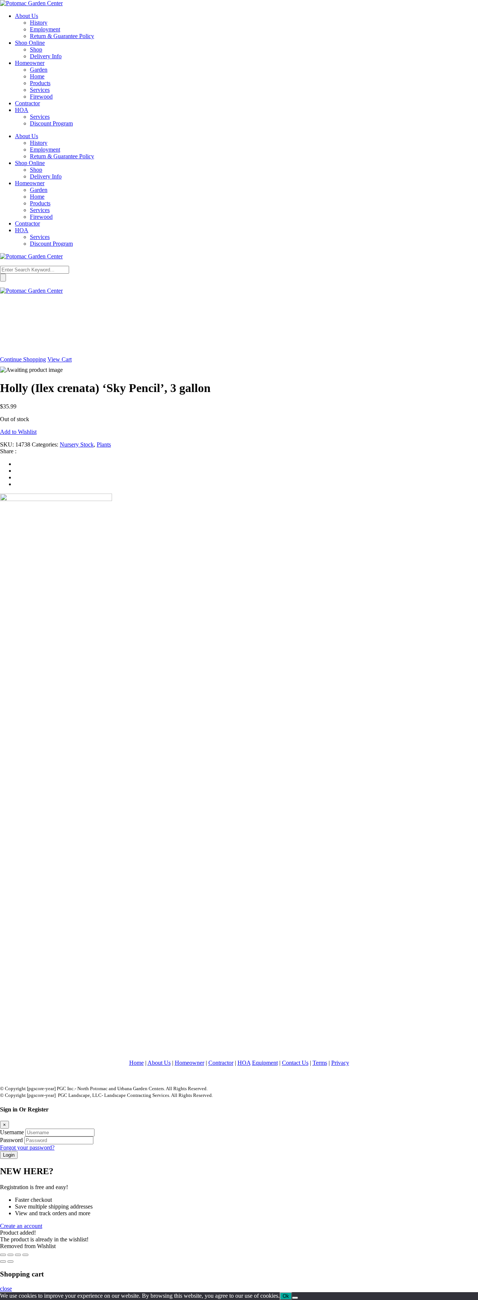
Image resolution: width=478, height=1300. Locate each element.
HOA (21, 110)
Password (11, 1140)
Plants (104, 444)
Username (12, 1132)
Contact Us (295, 1063)
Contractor (27, 103)
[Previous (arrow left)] (3, 1261)
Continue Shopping (23, 359)
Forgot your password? (27, 1147)
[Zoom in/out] (3, 1255)
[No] (295, 1298)
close (6, 1288)
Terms (320, 1063)
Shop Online (30, 43)
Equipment (265, 1063)
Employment (45, 29)
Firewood (41, 96)
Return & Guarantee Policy (62, 36)
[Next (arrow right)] (10, 1261)
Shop (36, 49)
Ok (286, 1296)
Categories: (45, 444)
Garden (38, 69)
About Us (26, 16)
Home (37, 76)
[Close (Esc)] (25, 1255)
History (38, 22)
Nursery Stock (77, 444)
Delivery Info (46, 56)
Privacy (340, 1063)
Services (40, 90)
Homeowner (29, 63)
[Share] (18, 1255)
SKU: (7, 444)
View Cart (59, 359)
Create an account (21, 1226)
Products (40, 83)
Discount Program (51, 123)
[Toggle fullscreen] (10, 1255)
